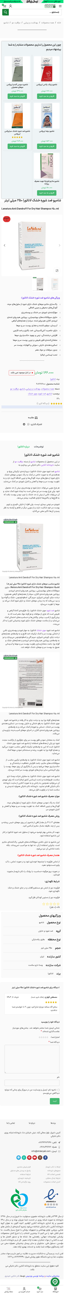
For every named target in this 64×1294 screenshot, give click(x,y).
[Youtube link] (34, 1157)
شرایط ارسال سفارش (53, 1178)
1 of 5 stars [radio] (47, 1037)
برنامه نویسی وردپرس (35, 1276)
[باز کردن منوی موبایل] (60, 6)
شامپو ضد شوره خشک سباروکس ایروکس (17, 132)
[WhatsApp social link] (28, 424)
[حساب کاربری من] (11, 6)
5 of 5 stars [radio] (39, 1037)
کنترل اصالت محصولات (51, 1182)
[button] (46, 96)
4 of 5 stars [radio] (41, 1037)
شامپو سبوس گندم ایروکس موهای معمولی (17, 86)
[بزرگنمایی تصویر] (57, 270)
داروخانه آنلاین (47, 465)
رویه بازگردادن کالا (24, 1182)
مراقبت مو (16, 22)
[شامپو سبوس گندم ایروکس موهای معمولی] (17, 69)
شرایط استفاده (25, 1174)
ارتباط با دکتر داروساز (53, 1167)
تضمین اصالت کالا (53, 1174)
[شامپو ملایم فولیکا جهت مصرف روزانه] (47, 166)
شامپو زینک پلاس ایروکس (46, 84)
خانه (59, 22)
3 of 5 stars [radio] (43, 1037)
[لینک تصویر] (51, 1198)
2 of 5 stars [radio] (45, 1037)
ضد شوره (42, 393)
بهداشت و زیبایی (31, 22)
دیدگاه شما (54, 1042)
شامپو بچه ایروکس (46, 131)
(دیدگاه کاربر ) (43, 403)
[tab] (39, 447)
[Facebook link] (45, 1157)
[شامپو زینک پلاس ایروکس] (47, 69)
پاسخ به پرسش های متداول (20, 1170)
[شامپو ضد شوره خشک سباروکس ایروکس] (17, 116)
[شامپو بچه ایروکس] (47, 116)
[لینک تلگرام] (24, 424)
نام (58, 1077)
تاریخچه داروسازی (24, 1178)
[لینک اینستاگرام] (40, 1157)
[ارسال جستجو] (5, 12)
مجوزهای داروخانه (53, 1170)
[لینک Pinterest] (29, 1157)
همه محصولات (47, 22)
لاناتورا (53, 379)
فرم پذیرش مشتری (24, 1167)
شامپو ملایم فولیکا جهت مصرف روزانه (46, 182)
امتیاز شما (55, 1037)
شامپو (6, 22)
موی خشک (32, 393)
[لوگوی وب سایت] (50, 6)
